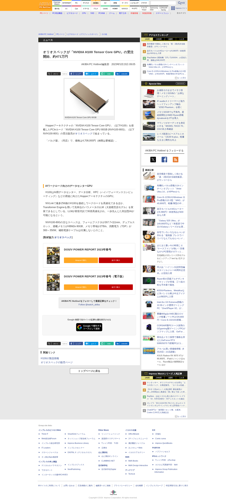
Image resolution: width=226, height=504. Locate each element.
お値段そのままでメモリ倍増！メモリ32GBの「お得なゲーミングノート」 (170, 93)
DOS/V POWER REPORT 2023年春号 (87, 249)
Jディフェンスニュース (138, 439)
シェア (78, 74)
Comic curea (160, 439)
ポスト (55, 74)
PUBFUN (156, 448)
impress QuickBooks (163, 443)
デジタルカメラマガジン (52, 465)
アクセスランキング (158, 35)
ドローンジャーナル (50, 452)
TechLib (131, 474)
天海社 (158, 434)
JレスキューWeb (135, 448)
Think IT (45, 434)
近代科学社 (103, 465)
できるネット (47, 470)
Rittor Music (103, 430)
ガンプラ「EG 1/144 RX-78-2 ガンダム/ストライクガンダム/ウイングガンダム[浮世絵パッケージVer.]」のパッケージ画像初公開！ (167, 405)
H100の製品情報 (50, 358)
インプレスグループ (154, 485)
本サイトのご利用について (49, 485)
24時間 (159, 39)
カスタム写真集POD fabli (166, 465)
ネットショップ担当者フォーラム (81, 439)
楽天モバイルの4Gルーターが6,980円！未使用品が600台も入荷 (170, 212)
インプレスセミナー (76, 448)
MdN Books (133, 461)
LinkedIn (124, 74)
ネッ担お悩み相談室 (50, 457)
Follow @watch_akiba (89, 304)
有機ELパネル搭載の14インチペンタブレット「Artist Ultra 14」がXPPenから (170, 188)
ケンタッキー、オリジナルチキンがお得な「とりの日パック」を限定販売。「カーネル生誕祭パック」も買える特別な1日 (166, 385)
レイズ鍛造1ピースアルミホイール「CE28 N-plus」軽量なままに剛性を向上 (170, 137)
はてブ (93, 74)
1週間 (170, 39)
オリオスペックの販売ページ (57, 362)
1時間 (147, 39)
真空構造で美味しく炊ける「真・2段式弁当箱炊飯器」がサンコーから (170, 177)
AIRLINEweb (133, 434)
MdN (127, 457)
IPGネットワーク (159, 456)
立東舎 (104, 448)
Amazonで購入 (81, 260)
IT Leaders (46, 448)
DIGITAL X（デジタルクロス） (80, 452)
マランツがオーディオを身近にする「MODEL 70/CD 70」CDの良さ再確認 (171, 126)
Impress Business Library (78, 443)
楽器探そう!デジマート (110, 439)
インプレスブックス (76, 465)
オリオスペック (83, 133)
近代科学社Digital (108, 469)
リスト (64, 74)
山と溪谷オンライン (109, 456)
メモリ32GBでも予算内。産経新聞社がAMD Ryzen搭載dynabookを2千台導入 (170, 115)
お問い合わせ (69, 485)
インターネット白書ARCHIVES (55, 475)
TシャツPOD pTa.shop (165, 460)
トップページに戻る (89, 371)
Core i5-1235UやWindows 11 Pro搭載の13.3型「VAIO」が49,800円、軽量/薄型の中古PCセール (166, 74)
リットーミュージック (110, 434)
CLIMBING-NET (108, 461)
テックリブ (130, 470)
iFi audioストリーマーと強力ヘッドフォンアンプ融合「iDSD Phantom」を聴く (171, 104)
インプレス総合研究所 (51, 443)
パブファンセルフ (162, 452)
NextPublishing (74, 469)
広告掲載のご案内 (85, 485)
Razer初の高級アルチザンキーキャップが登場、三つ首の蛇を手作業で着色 (171, 281)
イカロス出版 (130, 430)
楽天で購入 (116, 260)
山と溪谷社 (103, 452)
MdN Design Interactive (138, 465)
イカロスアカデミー (136, 452)
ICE (153, 430)
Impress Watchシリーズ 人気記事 (165, 373)
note (109, 74)
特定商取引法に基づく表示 (177, 485)
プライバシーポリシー (123, 485)
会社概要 (139, 485)
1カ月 (181, 39)
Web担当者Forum (49, 439)
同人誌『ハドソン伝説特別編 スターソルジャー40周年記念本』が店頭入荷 (171, 270)
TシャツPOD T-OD (109, 443)
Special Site (155, 83)
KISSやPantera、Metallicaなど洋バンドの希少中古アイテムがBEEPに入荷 (171, 293)
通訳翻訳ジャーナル (136, 443)
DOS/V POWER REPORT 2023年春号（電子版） (94, 276)
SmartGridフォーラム (76, 434)
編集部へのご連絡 (103, 485)
